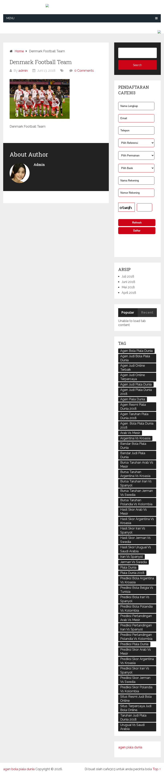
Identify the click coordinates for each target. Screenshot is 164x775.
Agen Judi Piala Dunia (136, 384)
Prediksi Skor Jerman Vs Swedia (135, 680)
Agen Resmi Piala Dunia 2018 (133, 407)
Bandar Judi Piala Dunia (132, 455)
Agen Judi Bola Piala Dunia (135, 358)
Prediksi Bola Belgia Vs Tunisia (136, 590)
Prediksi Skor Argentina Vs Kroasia (137, 661)
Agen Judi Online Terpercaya (132, 377)
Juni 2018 (128, 282)
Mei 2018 (128, 287)
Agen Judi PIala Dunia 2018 (136, 392)
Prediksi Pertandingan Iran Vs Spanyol (136, 627)
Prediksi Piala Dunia (134, 644)
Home (19, 51)
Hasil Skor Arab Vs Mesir (133, 511)
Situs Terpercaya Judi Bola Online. (135, 708)
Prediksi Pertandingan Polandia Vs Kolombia (136, 637)
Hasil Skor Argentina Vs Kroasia (137, 521)
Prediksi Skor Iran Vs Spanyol (134, 670)
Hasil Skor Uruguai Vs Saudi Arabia (135, 549)
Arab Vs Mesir (130, 433)
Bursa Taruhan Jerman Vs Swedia (136, 493)
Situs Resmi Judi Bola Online (136, 699)
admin (23, 70)
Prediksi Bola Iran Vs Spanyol (134, 599)
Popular (127, 312)
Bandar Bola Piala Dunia (133, 446)
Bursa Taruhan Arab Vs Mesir (136, 464)
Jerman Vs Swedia (133, 562)
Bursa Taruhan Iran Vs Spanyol (136, 483)
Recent (147, 312)
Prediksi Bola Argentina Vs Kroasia (137, 580)
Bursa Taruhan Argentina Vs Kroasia (135, 474)
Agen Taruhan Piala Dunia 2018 (134, 416)
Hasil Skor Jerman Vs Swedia (135, 540)
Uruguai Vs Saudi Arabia (132, 727)
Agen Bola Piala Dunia (136, 351)
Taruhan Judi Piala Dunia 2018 (133, 717)
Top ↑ (157, 769)
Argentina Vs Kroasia (135, 438)
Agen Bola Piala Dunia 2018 (136, 425)
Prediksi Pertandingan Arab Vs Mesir (136, 618)
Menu (10, 18)
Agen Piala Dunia (132, 399)
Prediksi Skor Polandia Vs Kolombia (136, 689)
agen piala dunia (130, 747)
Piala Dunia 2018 (132, 573)
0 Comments (84, 70)
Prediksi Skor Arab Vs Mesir (135, 651)
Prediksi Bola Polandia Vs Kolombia (136, 608)
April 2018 (129, 293)
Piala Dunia (128, 567)
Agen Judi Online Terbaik (132, 367)
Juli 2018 (128, 276)
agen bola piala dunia (19, 769)
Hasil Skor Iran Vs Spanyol (132, 530)
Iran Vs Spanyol (131, 557)
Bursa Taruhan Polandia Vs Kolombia (136, 502)
